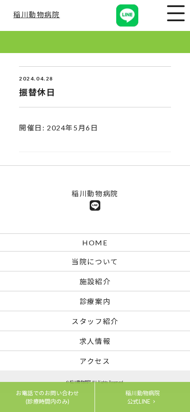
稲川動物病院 (36, 14)
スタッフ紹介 (95, 321)
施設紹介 (95, 281)
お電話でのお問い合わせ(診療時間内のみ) (47, 397)
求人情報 (95, 341)
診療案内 (95, 301)
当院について (95, 261)
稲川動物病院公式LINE (142, 397)
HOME (94, 242)
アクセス (95, 361)
